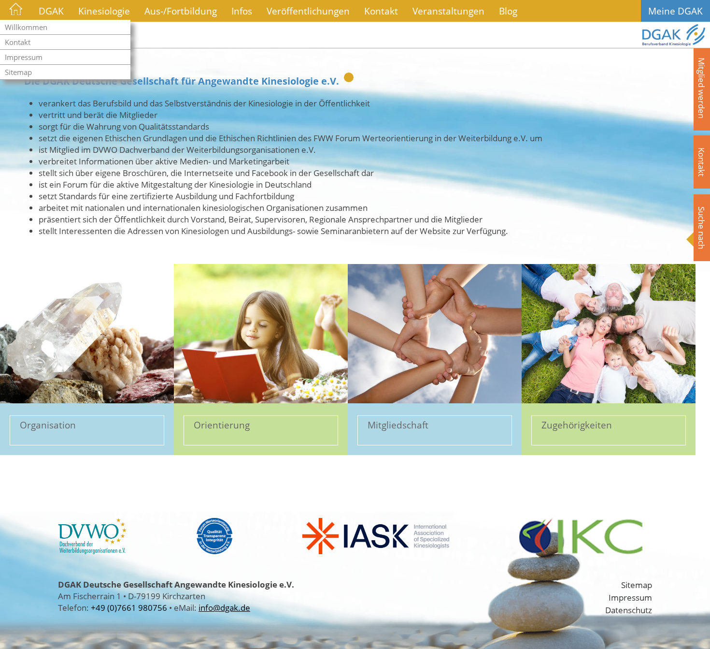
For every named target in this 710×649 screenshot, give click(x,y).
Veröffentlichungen (308, 11)
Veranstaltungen (448, 11)
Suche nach (702, 227)
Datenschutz (628, 610)
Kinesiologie (104, 11)
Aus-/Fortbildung (180, 11)
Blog (508, 11)
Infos (241, 11)
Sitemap (18, 72)
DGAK (51, 11)
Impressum (24, 57)
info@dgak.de (224, 607)
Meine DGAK (675, 11)
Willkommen (26, 27)
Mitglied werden (702, 88)
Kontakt (17, 42)
